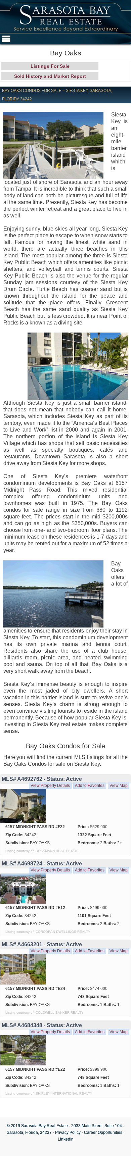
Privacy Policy (68, 1132)
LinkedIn (66, 1139)
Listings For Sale (50, 66)
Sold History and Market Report (50, 76)
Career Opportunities (103, 1132)
